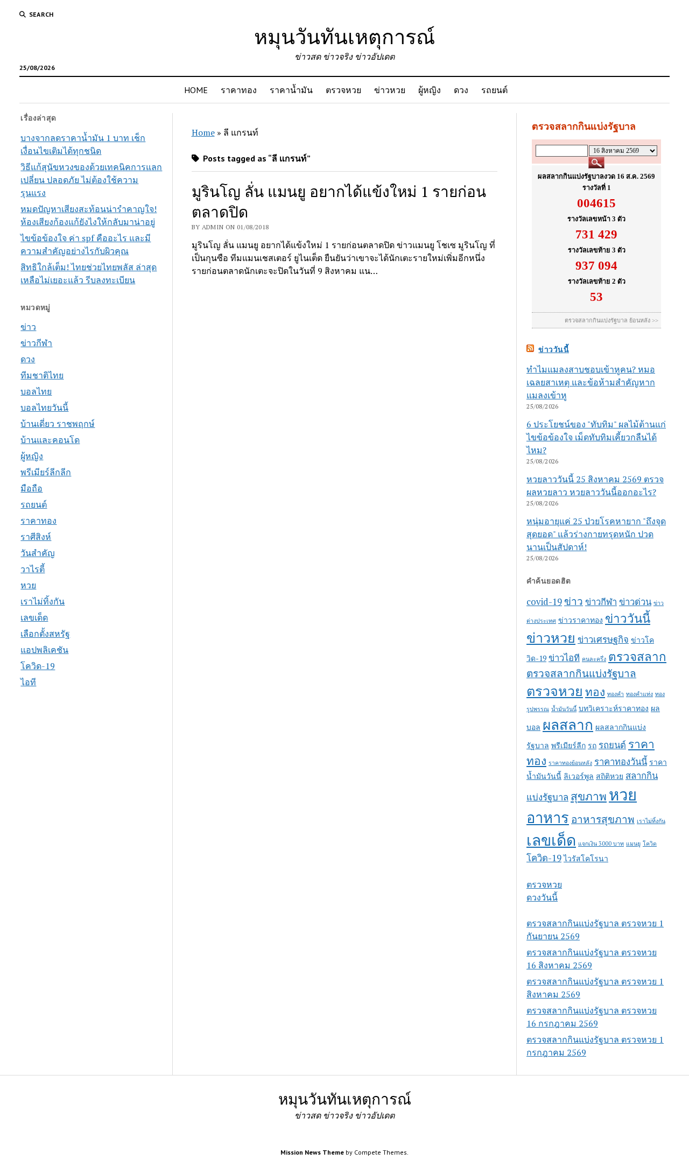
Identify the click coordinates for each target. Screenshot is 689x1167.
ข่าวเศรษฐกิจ (603, 639)
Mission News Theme (312, 1152)
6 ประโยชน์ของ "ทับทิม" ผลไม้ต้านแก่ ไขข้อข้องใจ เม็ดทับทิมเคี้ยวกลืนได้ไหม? (596, 437)
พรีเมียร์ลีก (568, 745)
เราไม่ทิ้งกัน (42, 601)
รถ (592, 745)
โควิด (650, 843)
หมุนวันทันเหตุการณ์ (344, 36)
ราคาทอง (239, 90)
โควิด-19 (37, 666)
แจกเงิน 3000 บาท (601, 843)
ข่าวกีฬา (36, 343)
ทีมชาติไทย (42, 375)
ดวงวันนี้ (542, 897)
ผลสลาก (568, 724)
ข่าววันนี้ (553, 349)
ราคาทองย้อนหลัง (570, 763)
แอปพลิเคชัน (44, 650)
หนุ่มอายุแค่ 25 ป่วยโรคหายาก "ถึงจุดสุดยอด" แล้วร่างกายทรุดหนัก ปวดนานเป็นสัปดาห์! (596, 534)
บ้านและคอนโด (50, 440)
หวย (28, 585)
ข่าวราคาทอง (580, 620)
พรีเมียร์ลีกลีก (45, 472)
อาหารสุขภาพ (603, 819)
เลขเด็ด (34, 617)
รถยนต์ (494, 90)
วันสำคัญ (37, 553)
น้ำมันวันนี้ (563, 709)
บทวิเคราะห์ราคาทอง (614, 708)
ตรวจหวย (343, 90)
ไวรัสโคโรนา (586, 858)
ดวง (461, 90)
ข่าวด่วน (635, 602)
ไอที (28, 682)
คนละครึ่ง (594, 659)
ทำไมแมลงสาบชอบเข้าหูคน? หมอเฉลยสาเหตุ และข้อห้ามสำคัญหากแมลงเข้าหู (590, 382)
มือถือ (31, 488)
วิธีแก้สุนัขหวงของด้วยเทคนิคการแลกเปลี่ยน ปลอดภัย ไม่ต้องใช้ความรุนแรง (91, 180)
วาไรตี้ (32, 569)
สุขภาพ (589, 796)
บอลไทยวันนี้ (44, 407)
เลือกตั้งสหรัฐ (45, 633)
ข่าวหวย (389, 90)
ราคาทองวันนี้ (620, 762)
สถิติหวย (609, 776)
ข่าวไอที (564, 658)
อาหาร (547, 817)
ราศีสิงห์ (35, 537)
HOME (196, 90)
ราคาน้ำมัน (291, 90)
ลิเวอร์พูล (579, 776)
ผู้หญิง (429, 90)
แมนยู (633, 843)
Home (203, 132)
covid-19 (544, 602)
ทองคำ (615, 694)
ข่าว (28, 327)
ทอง (595, 691)
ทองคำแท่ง (639, 694)
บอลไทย (36, 391)
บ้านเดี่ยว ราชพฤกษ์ (57, 424)
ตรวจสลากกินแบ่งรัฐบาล (581, 673)
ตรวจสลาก (637, 656)
